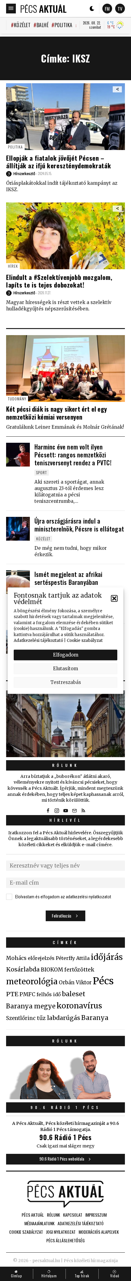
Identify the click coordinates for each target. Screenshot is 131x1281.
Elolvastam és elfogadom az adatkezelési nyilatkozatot (63, 896)
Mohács (16, 958)
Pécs (103, 981)
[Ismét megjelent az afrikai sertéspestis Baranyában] (18, 582)
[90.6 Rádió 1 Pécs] (65, 1097)
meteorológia (32, 981)
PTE (12, 994)
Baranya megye (30, 1006)
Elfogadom (65, 655)
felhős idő (49, 994)
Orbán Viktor (75, 982)
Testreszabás (65, 682)
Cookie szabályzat (85, 640)
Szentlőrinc (21, 1018)
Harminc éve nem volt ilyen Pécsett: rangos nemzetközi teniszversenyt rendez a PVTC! (73, 454)
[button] (114, 598)
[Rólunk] (65, 723)
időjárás (107, 957)
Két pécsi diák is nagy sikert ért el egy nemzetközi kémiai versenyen (56, 412)
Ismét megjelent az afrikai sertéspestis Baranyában (68, 578)
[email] (74, 811)
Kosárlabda (23, 969)
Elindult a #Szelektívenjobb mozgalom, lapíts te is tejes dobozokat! (59, 280)
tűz (41, 1018)
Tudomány (17, 398)
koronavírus (79, 1006)
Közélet (22, 25)
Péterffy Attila (73, 958)
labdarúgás (63, 1018)
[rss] (83, 811)
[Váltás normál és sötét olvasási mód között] (92, 8)
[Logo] (43, 8)
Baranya (94, 1018)
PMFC (27, 994)
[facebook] (48, 811)
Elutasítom (65, 668)
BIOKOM (52, 969)
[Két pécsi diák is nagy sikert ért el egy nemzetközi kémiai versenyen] (65, 368)
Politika (64, 25)
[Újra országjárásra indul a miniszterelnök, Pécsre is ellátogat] (18, 529)
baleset (73, 994)
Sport (41, 472)
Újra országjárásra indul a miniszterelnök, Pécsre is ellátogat (79, 524)
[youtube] (65, 811)
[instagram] (56, 811)
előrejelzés (41, 958)
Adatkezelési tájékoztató (38, 640)
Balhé (42, 25)
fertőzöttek (79, 969)
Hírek (13, 266)
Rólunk (65, 765)
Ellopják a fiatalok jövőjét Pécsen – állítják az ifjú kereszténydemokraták (58, 161)
